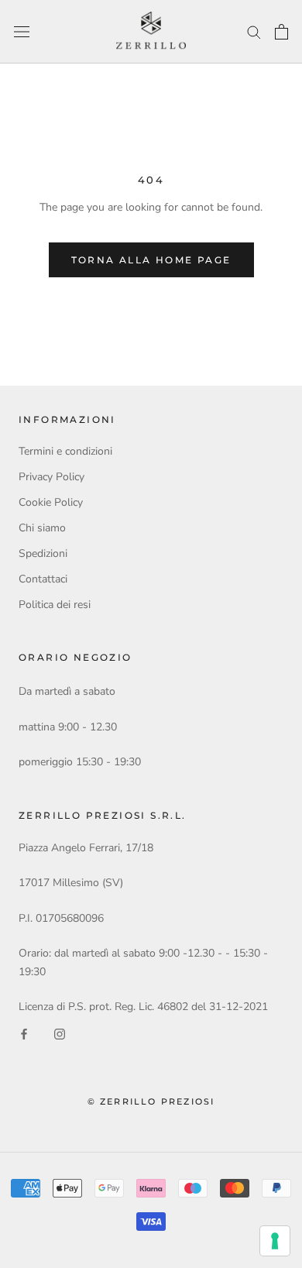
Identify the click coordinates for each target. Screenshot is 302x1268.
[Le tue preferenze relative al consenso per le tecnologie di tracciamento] (275, 1241)
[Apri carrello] (281, 32)
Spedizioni (43, 553)
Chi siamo (42, 528)
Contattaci (43, 579)
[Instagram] (59, 1033)
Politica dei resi (55, 604)
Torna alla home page (151, 260)
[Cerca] (254, 31)
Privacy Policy (51, 476)
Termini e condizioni (65, 451)
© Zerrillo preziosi (151, 1101)
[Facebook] (24, 1033)
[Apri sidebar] (21, 32)
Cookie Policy (51, 502)
